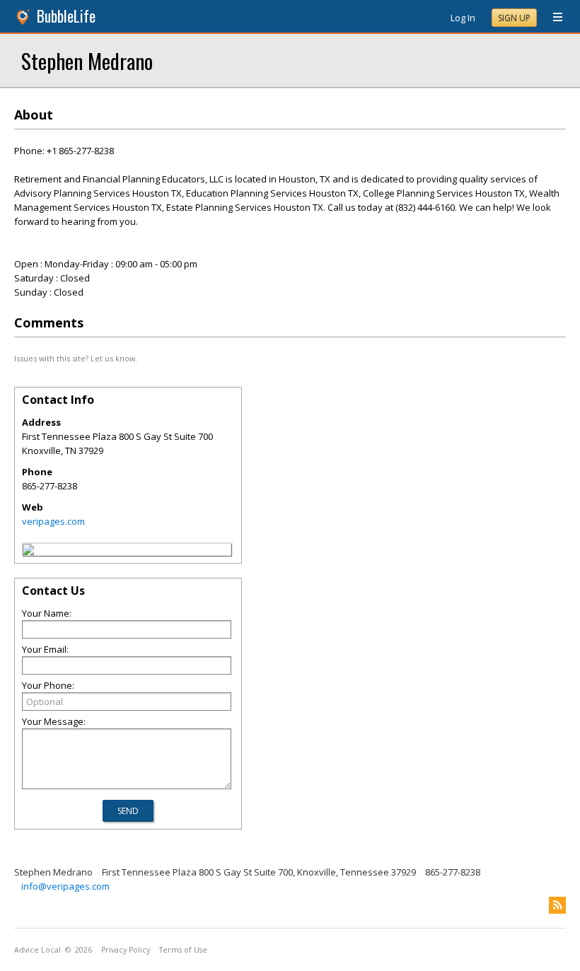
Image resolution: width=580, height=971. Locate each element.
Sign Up (514, 18)
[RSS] (557, 905)
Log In (463, 17)
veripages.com (53, 521)
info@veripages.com (65, 886)
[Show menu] (552, 17)
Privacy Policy (125, 950)
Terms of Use (183, 950)
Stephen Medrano (87, 60)
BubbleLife (66, 16)
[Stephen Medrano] (28, 551)
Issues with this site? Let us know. (75, 358)
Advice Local (37, 950)
